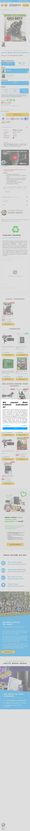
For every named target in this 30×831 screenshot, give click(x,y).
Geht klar (15, 428)
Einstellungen (24, 425)
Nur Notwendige (6, 425)
